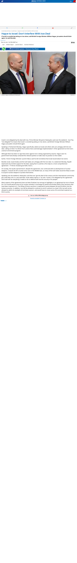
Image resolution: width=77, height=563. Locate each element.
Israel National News (6, 31)
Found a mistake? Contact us (38, 198)
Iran (3, 44)
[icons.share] (74, 1)
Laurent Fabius (19, 44)
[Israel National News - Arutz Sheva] (38, 1)
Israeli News (14, 31)
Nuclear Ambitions (29, 44)
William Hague (9, 44)
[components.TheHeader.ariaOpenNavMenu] (12, 1)
